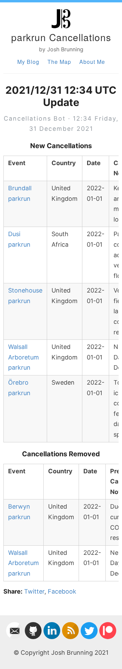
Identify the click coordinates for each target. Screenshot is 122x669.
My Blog (28, 62)
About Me (92, 62)
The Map (59, 62)
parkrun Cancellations (61, 37)
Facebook (62, 591)
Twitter (34, 591)
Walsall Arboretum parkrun (23, 357)
